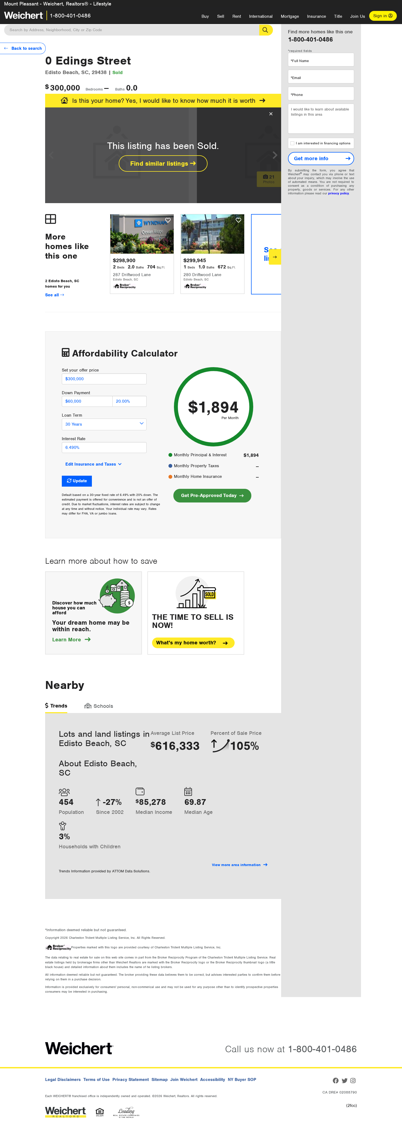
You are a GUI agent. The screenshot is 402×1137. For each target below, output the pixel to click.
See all (52, 295)
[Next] (275, 257)
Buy (205, 16)
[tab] (56, 707)
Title (338, 16)
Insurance (316, 16)
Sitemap (160, 1079)
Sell (220, 16)
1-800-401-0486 (70, 15)
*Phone (297, 94)
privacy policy (338, 193)
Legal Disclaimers (63, 1079)
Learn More (71, 639)
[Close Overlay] (271, 114)
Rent (236, 16)
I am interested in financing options (323, 143)
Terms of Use (96, 1079)
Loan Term (72, 415)
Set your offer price (80, 370)
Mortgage (290, 16)
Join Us (357, 16)
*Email (296, 77)
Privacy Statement (130, 1079)
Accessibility (212, 1079)
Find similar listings (160, 163)
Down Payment (76, 393)
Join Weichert (183, 1079)
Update (80, 481)
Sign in (380, 16)
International (261, 16)
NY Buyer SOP (242, 1079)
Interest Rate (73, 439)
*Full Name (300, 61)
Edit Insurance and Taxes (90, 464)
